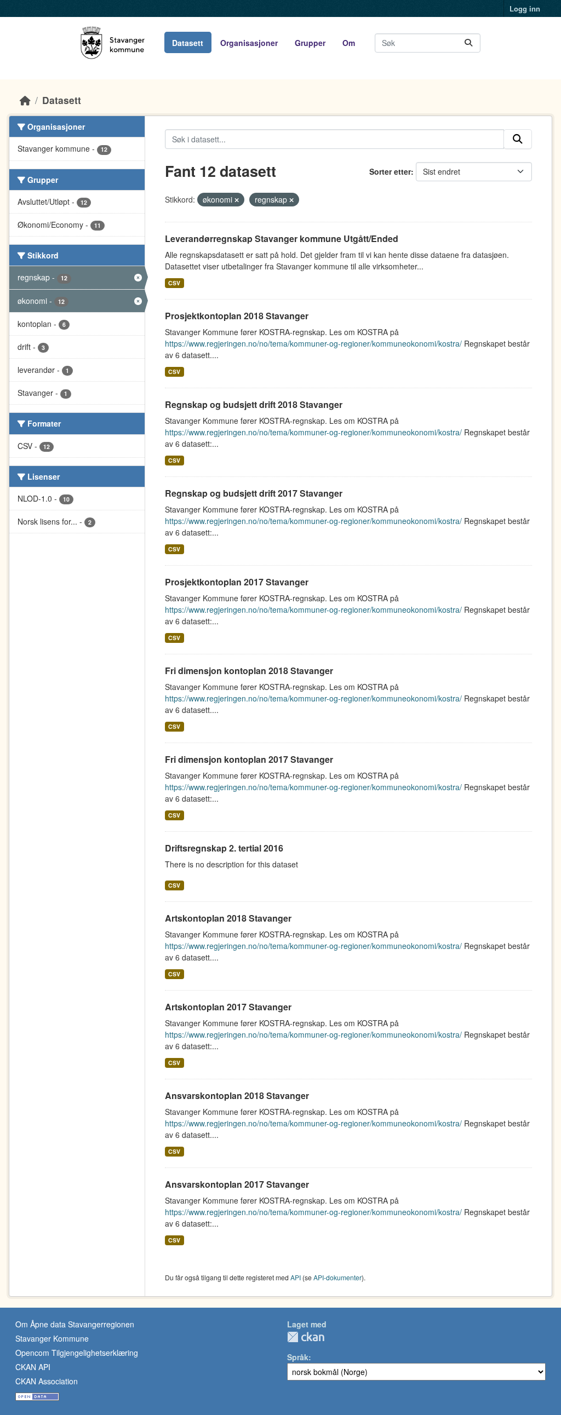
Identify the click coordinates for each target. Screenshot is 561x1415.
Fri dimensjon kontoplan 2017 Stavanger (249, 759)
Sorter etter (390, 171)
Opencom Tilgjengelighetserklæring (76, 1352)
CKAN (305, 1337)
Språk (297, 1356)
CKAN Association (46, 1381)
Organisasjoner (249, 42)
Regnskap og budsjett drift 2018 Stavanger (253, 404)
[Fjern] (236, 199)
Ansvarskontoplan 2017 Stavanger (237, 1184)
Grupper (310, 42)
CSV (174, 283)
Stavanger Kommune (52, 1338)
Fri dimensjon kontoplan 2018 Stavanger (249, 670)
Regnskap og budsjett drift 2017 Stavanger (253, 493)
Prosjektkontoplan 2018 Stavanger (236, 315)
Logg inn (525, 8)
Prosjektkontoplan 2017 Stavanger (236, 582)
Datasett (187, 42)
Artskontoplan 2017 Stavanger (228, 1006)
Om (348, 42)
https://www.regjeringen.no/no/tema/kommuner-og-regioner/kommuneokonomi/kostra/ (313, 343)
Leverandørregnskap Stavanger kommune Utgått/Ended (281, 238)
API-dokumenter (337, 1277)
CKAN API (32, 1366)
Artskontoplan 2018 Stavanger (228, 918)
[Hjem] (25, 100)
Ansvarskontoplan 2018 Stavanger (237, 1095)
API (295, 1277)
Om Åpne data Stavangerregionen (74, 1324)
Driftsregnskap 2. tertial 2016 (224, 848)
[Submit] (468, 43)
